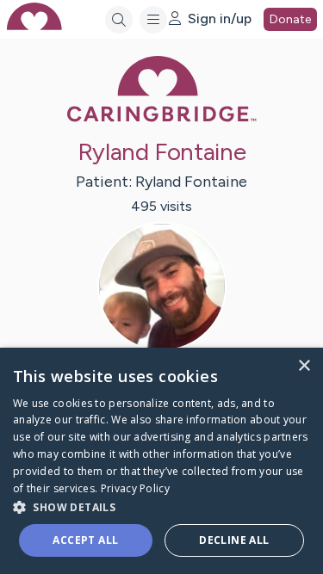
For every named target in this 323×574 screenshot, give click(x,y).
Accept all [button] (85, 540)
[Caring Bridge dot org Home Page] (162, 118)
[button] (161, 506)
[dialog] (161, 461)
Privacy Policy (135, 488)
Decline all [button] (234, 540)
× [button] (303, 366)
